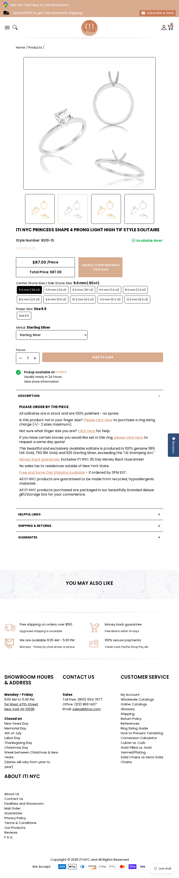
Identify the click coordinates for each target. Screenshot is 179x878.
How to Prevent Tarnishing (142, 733)
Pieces (21, 349)
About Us (11, 794)
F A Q (8, 837)
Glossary (128, 709)
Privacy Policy (15, 818)
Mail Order (12, 808)
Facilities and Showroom (24, 803)
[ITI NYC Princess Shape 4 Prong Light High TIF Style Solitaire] (40, 209)
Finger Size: (31, 308)
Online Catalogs (134, 704)
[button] (7, 27)
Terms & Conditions (20, 822)
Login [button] (164, 27)
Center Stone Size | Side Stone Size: (57, 283)
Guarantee (13, 813)
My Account (130, 694)
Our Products (15, 827)
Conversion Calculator (139, 738)
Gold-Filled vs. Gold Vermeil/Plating (136, 750)
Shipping (127, 714)
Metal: (33, 327)
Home (20, 47)
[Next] (161, 209)
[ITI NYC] (89, 27)
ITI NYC (84, 859)
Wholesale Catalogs (137, 699)
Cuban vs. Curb (133, 742)
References (130, 723)
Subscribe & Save (160, 13)
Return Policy (131, 718)
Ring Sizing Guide (134, 728)
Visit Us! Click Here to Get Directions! (39, 5)
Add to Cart (102, 357)
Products (35, 47)
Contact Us (13, 798)
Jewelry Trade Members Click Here (100, 267)
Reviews (10, 832)
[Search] (15, 27)
